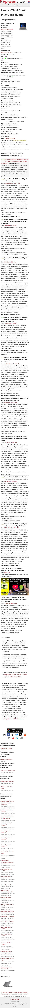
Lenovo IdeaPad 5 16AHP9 (7, 911)
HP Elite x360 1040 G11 (6, 759)
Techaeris (7, 323)
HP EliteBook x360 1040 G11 (8, 770)
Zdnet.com (7, 402)
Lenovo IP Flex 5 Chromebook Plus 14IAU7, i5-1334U (7, 862)
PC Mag (6, 262)
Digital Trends (8, 528)
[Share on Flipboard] (12, 737)
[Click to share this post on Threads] (12, 734)
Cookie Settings (15, 999)
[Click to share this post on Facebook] (8, 734)
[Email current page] (21, 737)
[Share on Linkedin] (17, 737)
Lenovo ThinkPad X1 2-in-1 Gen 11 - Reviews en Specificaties (7, 803)
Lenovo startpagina (10, 138)
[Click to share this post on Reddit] (24, 734)
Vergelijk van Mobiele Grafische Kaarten (15, 675)
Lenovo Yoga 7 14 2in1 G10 (7, 916)
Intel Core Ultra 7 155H (7, 29)
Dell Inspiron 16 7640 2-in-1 (7, 781)
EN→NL (17, 183)
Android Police (8, 364)
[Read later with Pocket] (8, 737)
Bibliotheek (3, 994)
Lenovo (8, 994)
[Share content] (4, 735)
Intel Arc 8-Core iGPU (6, 52)
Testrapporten (18, 5)
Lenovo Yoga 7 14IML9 (6, 748)
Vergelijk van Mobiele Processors (13, 719)
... (28, 5)
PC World (7, 481)
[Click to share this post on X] (20, 734)
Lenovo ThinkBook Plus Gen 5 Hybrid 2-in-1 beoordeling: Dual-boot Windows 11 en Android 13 (14, 161)
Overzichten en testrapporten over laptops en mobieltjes (14, 992)
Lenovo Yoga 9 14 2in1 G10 (7, 921)
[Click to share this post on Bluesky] (16, 734)
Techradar (7, 226)
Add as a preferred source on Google (16, 730)
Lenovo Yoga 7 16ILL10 (6, 885)
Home (9, 5)
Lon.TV (6, 572)
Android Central (8, 183)
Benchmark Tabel (16, 677)
